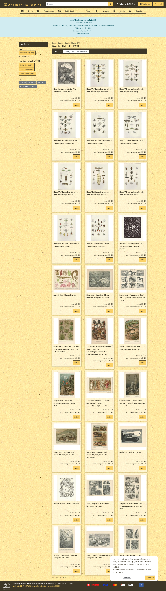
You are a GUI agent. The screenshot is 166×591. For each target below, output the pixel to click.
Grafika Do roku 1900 (26, 65)
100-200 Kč (32, 83)
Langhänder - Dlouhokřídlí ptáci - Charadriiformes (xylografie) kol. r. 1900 (131, 506)
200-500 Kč (42, 83)
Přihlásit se (145, 4)
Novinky (105, 11)
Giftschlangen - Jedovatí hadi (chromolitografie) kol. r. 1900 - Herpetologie (97, 455)
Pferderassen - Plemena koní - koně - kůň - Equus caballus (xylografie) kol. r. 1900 (132, 297)
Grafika (60, 43)
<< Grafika (25, 44)
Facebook (141, 585)
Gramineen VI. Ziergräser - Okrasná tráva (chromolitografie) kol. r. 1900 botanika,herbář (66, 349)
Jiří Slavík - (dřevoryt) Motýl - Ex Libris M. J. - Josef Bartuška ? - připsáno (131, 246)
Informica (43, 586)
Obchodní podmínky (19, 583)
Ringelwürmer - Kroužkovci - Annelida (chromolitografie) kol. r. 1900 (65, 403)
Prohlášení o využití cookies (57, 583)
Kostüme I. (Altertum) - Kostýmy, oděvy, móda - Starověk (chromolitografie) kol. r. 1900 (98, 403)
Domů (54, 43)
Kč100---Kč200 (24, 56)
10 (64, 577)
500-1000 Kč (24, 86)
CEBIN (57, 586)
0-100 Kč (23, 83)
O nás (122, 11)
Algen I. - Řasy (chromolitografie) (65, 295)
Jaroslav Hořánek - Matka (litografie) (66, 503)
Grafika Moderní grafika (27, 74)
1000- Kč (33, 86)
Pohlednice (69, 11)
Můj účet (158, 4)
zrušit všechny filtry (27, 52)
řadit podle (58, 51)
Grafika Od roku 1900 (26, 69)
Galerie (88, 11)
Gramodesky (49, 11)
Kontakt (139, 11)
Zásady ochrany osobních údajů (37, 583)
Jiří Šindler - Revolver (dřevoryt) (130, 452)
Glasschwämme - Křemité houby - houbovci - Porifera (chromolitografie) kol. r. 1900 (132, 403)
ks (127, 4)
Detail (76, 105)
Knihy (30, 11)
